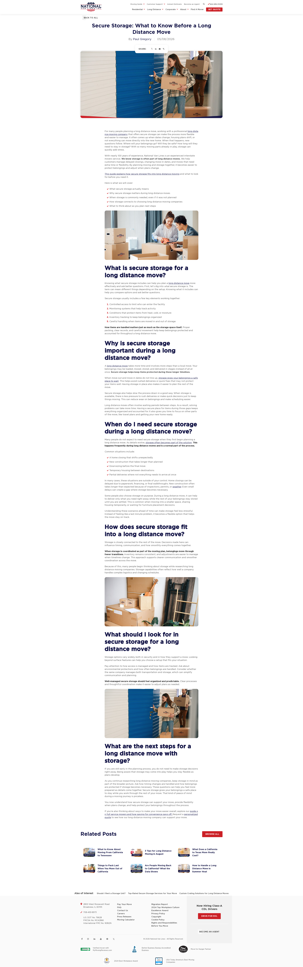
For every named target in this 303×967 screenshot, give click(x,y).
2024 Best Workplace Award (126, 961)
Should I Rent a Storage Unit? (111, 893)
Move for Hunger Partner (201, 949)
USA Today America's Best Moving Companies (180, 961)
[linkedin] (94, 939)
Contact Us (122, 910)
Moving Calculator (126, 920)
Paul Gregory (142, 39)
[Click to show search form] (204, 4)
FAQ (119, 907)
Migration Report (159, 904)
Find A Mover (197, 9)
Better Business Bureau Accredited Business (156, 949)
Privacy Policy (158, 914)
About (183, 9)
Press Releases (124, 917)
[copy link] (163, 49)
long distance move (179, 283)
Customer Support (155, 4)
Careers (121, 914)
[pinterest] (107, 939)
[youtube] (101, 939)
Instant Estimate (174, 4)
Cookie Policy (158, 920)
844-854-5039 (216, 4)
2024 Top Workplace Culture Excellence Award (165, 909)
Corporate (170, 9)
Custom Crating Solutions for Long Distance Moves (204, 893)
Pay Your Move (124, 904)
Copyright (156, 917)
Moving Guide (136, 4)
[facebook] (81, 939)
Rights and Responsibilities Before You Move (164, 924)
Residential (137, 9)
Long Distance (154, 9)
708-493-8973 (90, 912)
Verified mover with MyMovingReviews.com (102, 949)
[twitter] (114, 939)
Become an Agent (192, 4)
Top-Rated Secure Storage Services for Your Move (152, 893)
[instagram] (88, 939)
